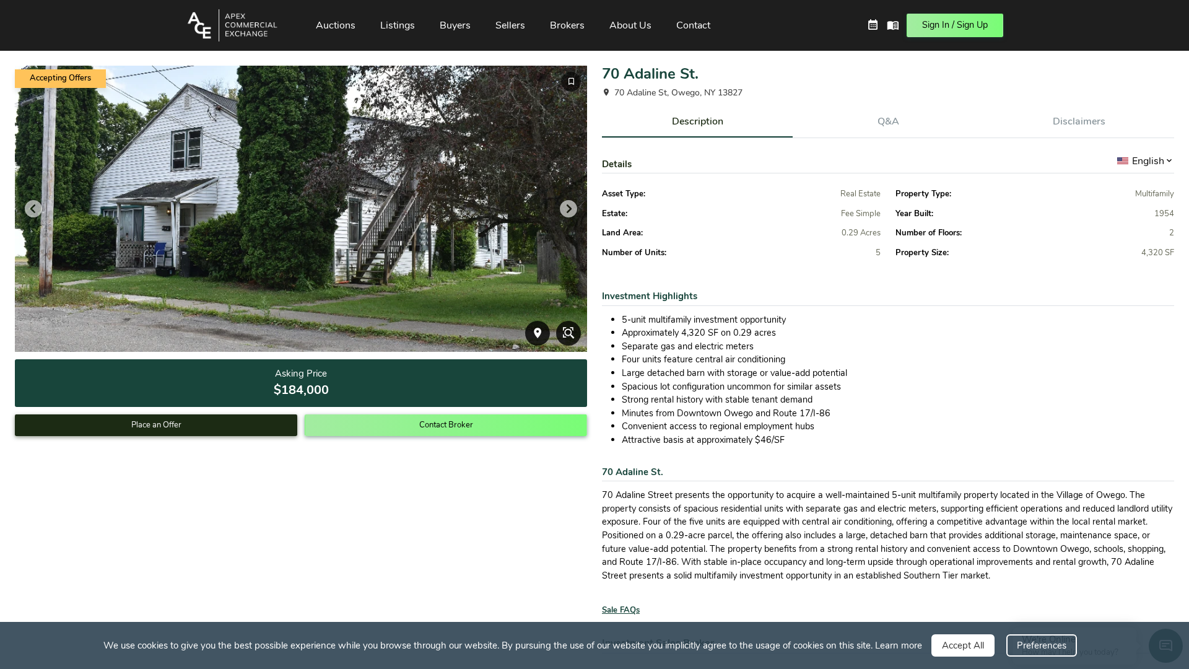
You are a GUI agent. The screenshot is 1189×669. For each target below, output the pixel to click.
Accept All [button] (963, 645)
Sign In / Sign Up (955, 25)
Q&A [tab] (888, 121)
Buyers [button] (455, 25)
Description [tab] (697, 121)
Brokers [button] (567, 25)
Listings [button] (397, 25)
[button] (240, 25)
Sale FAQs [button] (621, 610)
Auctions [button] (335, 25)
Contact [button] (693, 25)
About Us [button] (630, 25)
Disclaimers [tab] (1079, 121)
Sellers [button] (510, 25)
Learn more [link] (898, 645)
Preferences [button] (1041, 645)
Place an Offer (156, 425)
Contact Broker (446, 425)
